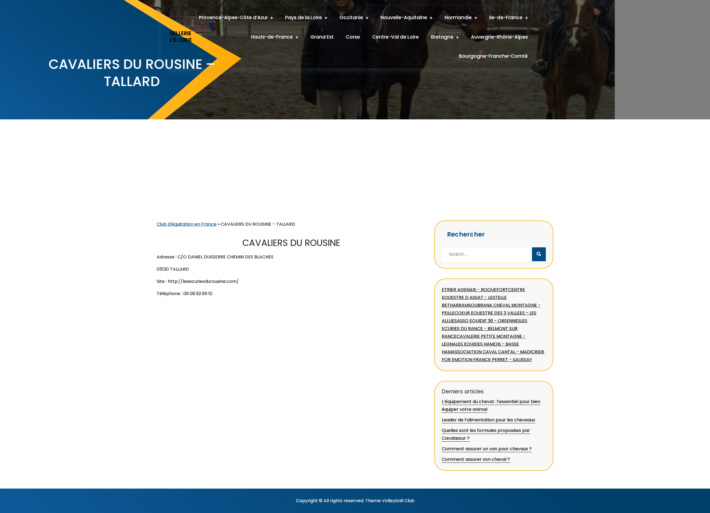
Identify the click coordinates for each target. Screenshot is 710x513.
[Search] (539, 254)
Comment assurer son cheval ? (476, 459)
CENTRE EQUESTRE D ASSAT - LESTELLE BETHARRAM (483, 297)
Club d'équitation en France (187, 224)
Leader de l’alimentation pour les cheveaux (488, 420)
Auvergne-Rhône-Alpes (499, 37)
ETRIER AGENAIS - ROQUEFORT (475, 289)
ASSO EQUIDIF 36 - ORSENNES (488, 321)
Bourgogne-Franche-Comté (493, 56)
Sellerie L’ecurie (181, 37)
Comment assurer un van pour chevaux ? (487, 449)
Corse (353, 37)
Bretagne (442, 37)
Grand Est (322, 37)
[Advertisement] (355, 179)
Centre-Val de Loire (395, 37)
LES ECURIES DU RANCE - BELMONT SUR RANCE (484, 329)
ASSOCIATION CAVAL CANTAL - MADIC (493, 352)
